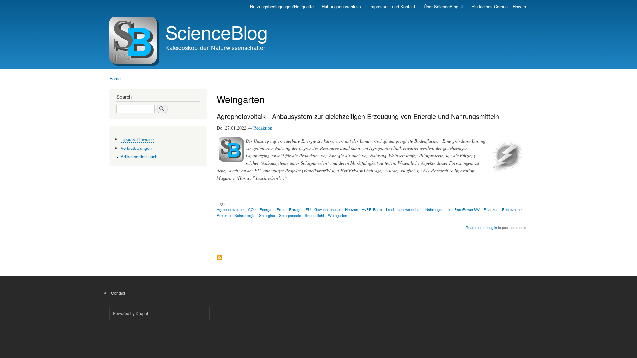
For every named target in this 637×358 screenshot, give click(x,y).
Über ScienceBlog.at (443, 6)
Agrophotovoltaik (231, 209)
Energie (265, 209)
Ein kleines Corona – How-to (498, 6)
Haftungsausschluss (341, 6)
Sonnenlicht (314, 215)
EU (308, 209)
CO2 (252, 209)
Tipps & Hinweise (137, 139)
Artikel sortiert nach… (141, 156)
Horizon (351, 209)
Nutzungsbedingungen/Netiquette (282, 6)
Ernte (280, 209)
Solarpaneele (290, 215)
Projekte (224, 215)
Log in (492, 227)
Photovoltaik (512, 209)
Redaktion (262, 128)
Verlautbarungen (136, 148)
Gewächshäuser (327, 209)
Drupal (142, 313)
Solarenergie (244, 215)
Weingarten (337, 215)
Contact (118, 293)
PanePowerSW (467, 209)
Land (390, 209)
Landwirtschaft (409, 209)
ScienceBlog (216, 32)
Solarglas (267, 215)
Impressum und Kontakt (392, 6)
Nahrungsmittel (438, 209)
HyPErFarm (372, 209)
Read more (475, 227)
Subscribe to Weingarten (219, 258)
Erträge (295, 209)
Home (115, 78)
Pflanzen (491, 209)
